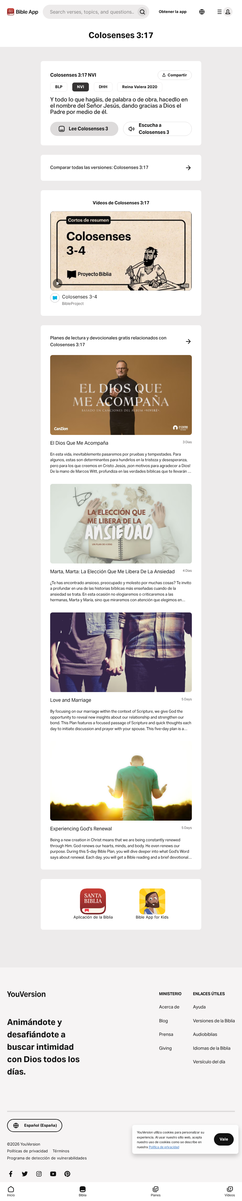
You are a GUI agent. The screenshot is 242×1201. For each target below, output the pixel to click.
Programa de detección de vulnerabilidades (47, 1158)
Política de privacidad (164, 1146)
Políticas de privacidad (27, 1151)
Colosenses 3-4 (85, 296)
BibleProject (73, 303)
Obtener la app (173, 11)
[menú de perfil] (223, 12)
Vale (224, 1139)
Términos (61, 1151)
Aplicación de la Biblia (93, 917)
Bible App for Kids (152, 917)
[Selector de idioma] (202, 12)
